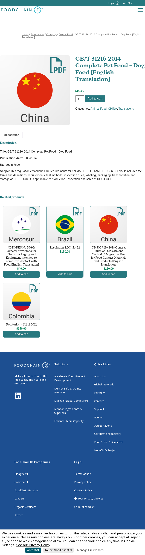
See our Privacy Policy (33, 545)
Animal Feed (66, 34)
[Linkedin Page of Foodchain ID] (18, 398)
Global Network (104, 384)
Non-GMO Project (105, 450)
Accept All (33, 550)
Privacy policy (82, 482)
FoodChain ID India (26, 490)
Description (11, 134)
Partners (99, 392)
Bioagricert (21, 474)
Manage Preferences (90, 550)
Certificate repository (107, 433)
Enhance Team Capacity (69, 421)
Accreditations (103, 425)
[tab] (11, 135)
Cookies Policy (83, 490)
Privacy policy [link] (113, 550)
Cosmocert (21, 482)
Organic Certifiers (25, 507)
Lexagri (19, 498)
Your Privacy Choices (90, 498)
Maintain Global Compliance (71, 400)
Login (111, 3)
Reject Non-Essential (58, 550)
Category (51, 34)
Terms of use (82, 474)
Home (25, 34)
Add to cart (95, 98)
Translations (37, 34)
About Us (100, 376)
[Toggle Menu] (140, 10)
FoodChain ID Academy (108, 442)
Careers (99, 401)
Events (98, 417)
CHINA (112, 108)
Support (99, 409)
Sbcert (18, 515)
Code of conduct (84, 507)
